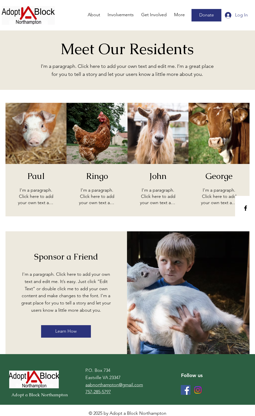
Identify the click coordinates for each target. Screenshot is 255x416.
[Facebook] (245, 208)
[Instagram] (198, 390)
